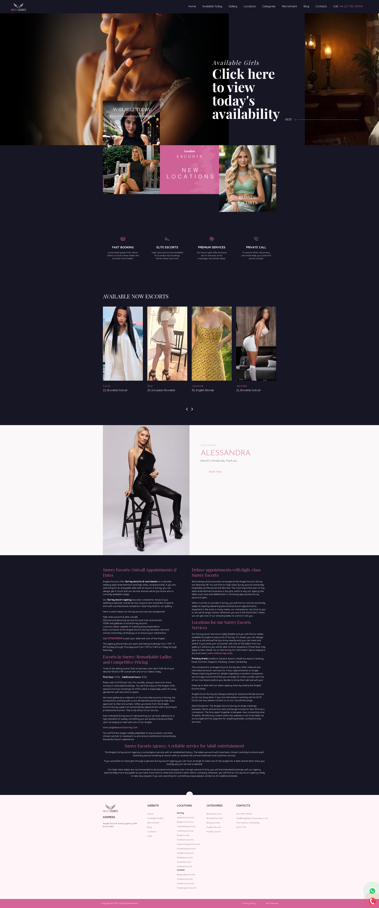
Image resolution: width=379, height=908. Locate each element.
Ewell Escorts (183, 835)
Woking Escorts (184, 866)
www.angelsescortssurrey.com (120, 727)
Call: (348, 6)
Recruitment (289, 6)
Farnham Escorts (185, 839)
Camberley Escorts (186, 826)
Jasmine (109, 386)
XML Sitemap (272, 903)
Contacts (321, 6)
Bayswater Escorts (186, 874)
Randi (240, 386)
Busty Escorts (213, 822)
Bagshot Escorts (185, 822)
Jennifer (152, 386)
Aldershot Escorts (185, 817)
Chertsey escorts (185, 830)
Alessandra (225, 453)
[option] (152, 79)
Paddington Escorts (186, 888)
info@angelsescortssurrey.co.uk (252, 818)
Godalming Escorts (186, 848)
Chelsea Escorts (185, 879)
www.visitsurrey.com (219, 653)
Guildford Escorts (185, 853)
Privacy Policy (249, 903)
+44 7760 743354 (244, 813)
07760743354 (115, 638)
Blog (306, 6)
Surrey (180, 813)
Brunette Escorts (215, 818)
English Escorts (214, 827)
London (181, 870)
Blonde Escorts (214, 813)
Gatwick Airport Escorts (188, 844)
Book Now (215, 471)
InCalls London (214, 831)
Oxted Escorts (184, 862)
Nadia (196, 386)
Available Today (212, 6)
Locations (250, 6)
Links (149, 836)
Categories (268, 6)
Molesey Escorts (185, 857)
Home (192, 6)
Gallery (233, 6)
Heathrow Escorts (185, 883)
